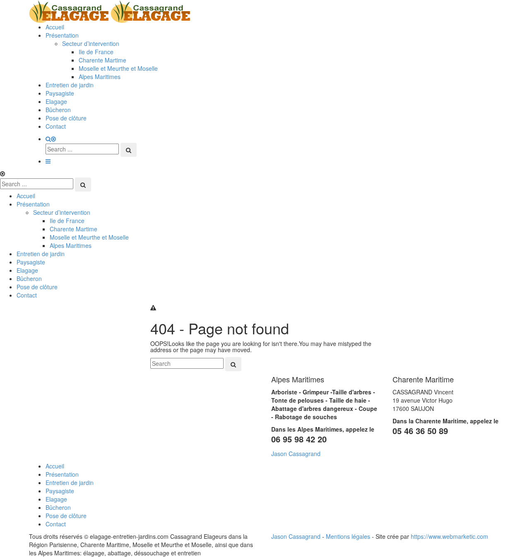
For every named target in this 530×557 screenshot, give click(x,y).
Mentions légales (348, 536)
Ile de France (96, 52)
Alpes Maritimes (99, 76)
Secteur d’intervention (90, 43)
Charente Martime (102, 60)
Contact (56, 126)
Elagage (56, 101)
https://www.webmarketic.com (449, 536)
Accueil (55, 27)
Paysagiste (60, 93)
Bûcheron (58, 110)
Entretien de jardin (70, 85)
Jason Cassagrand (295, 453)
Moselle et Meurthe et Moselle (118, 68)
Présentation (62, 35)
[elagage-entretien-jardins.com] (109, 10)
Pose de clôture (66, 118)
